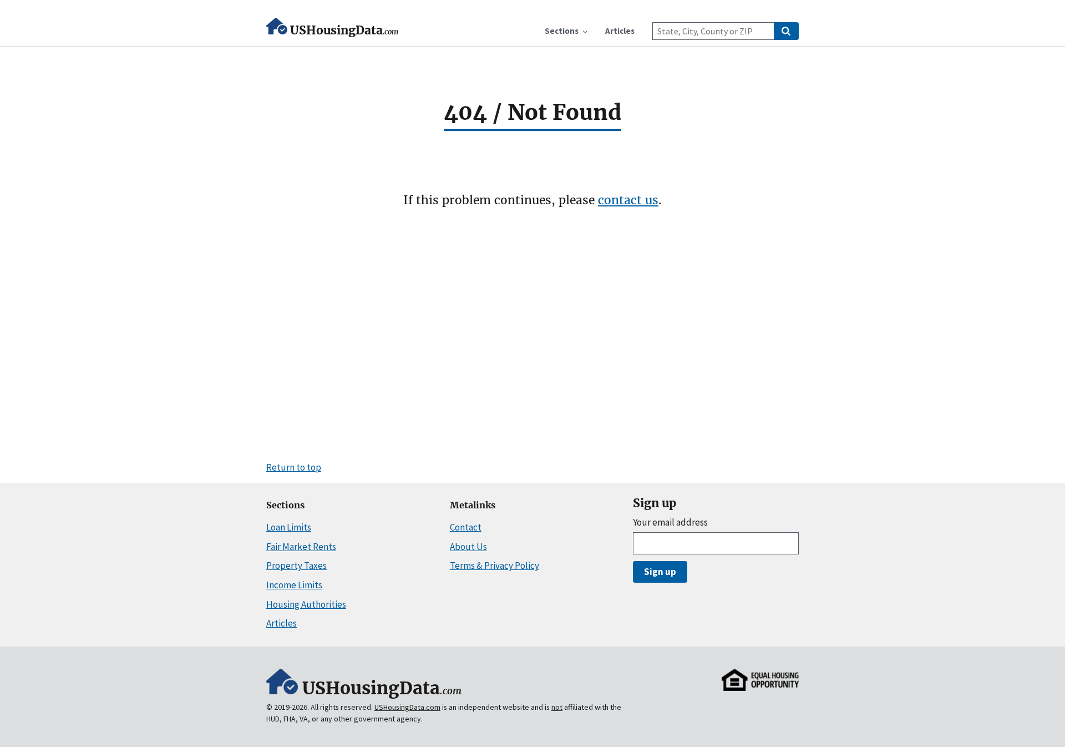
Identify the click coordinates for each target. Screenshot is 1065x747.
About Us (468, 547)
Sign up (660, 572)
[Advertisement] (532, 333)
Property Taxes (296, 565)
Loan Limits (288, 527)
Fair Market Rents (301, 547)
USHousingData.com (407, 707)
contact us (628, 200)
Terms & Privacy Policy (494, 565)
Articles (281, 623)
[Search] (786, 31)
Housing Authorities (306, 604)
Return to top (293, 467)
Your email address (670, 522)
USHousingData (344, 30)
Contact (465, 527)
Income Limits (294, 585)
